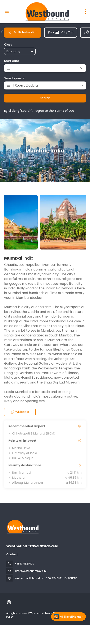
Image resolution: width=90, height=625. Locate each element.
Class (8, 45)
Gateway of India (24, 453)
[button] (2, 32)
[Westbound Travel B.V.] (22, 526)
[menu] (85, 12)
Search (45, 98)
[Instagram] (9, 602)
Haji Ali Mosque (22, 458)
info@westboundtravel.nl (30, 571)
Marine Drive (21, 447)
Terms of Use (64, 111)
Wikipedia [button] (22, 412)
